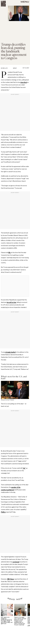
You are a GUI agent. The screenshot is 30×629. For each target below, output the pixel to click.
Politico (3, 512)
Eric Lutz (5, 68)
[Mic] (3, 4)
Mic (9, 252)
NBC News (10, 579)
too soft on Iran (11, 302)
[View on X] (15, 286)
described (23, 82)
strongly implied (10, 352)
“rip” (24, 468)
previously (16, 562)
